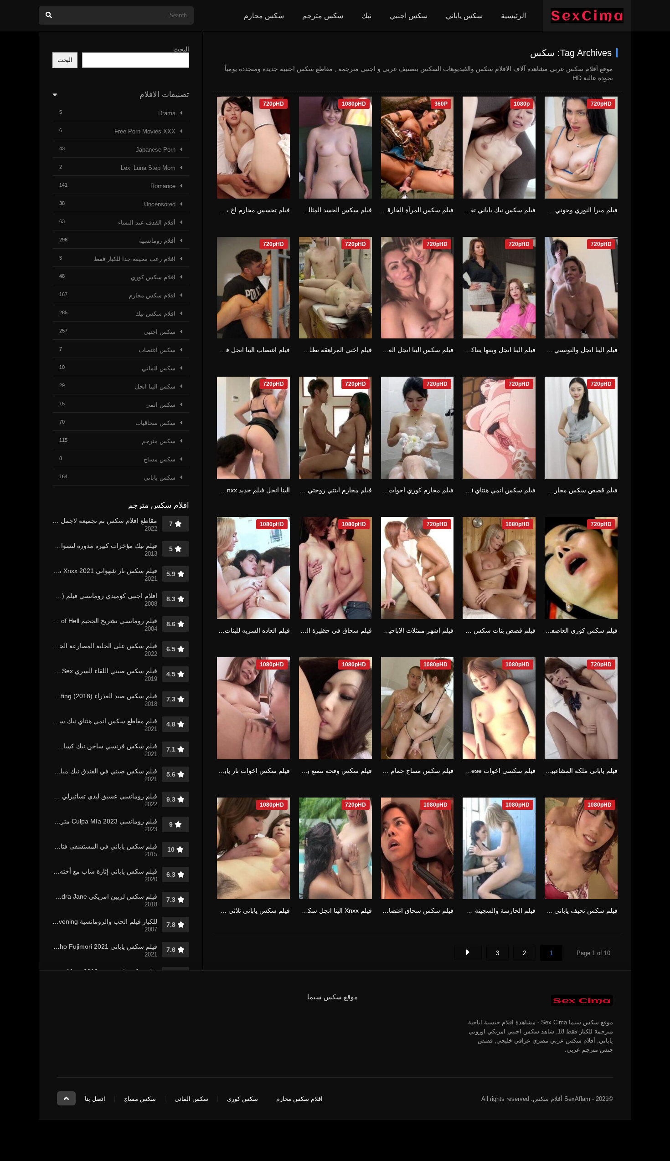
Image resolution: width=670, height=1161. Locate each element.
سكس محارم (264, 16)
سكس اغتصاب (157, 350)
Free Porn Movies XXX (144, 131)
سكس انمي (160, 404)
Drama (166, 113)
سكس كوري (242, 1098)
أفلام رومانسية (157, 240)
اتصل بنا (95, 1098)
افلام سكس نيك (155, 313)
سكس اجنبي (409, 16)
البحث (181, 49)
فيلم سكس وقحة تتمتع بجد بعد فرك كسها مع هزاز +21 (299, 770)
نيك (366, 16)
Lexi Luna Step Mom (148, 167)
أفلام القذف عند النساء (146, 222)
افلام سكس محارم (152, 295)
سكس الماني (158, 368)
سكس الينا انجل (155, 386)
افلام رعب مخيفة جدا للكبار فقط (134, 259)
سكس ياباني (464, 16)
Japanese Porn (155, 149)
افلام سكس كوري (153, 277)
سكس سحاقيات (155, 422)
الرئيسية (513, 16)
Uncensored (159, 204)
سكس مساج (159, 459)
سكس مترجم (322, 16)
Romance (162, 186)
